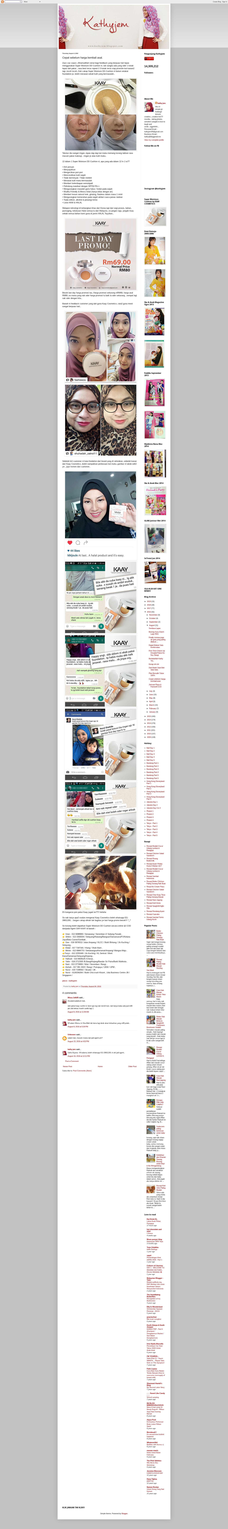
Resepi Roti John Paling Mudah (160, 1188)
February (153, 708)
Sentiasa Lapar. (155, 628)
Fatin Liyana (152, 1369)
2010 (149, 734)
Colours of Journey (155, 1266)
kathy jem (72, 1020)
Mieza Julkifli (73, 998)
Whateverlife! (152, 1442)
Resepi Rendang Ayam (155, 911)
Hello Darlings (152, 1249)
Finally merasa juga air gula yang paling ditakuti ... (157, 639)
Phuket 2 (150, 814)
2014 (149, 720)
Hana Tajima (152, 1479)
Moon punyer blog (154, 1239)
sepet (149, 1255)
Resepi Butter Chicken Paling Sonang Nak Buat (156, 882)
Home (100, 1066)
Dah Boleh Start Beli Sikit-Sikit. (156, 669)
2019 (149, 601)
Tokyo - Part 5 (152, 835)
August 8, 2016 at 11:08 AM (78, 1012)
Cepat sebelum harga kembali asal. (157, 680)
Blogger (124, 1513)
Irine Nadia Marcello (155, 1344)
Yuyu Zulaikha (152, 1247)
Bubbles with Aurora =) (155, 1445)
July (151, 691)
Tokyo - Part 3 (152, 829)
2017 (149, 608)
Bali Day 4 (150, 757)
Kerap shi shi (154, 664)
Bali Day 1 (150, 748)
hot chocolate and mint (154, 1230)
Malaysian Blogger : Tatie (155, 1279)
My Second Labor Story (155, 1387)
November (153, 615)
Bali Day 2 (150, 751)
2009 (149, 737)
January (152, 712)
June (151, 694)
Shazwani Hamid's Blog (154, 1384)
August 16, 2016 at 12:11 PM (79, 1056)
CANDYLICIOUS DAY (155, 1473)
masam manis (152, 1450)
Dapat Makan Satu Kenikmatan (156, 646)
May (151, 698)
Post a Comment (71, 1061)
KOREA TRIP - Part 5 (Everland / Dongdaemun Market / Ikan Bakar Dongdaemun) (155, 1333)
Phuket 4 (150, 820)
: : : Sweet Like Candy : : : (156, 1394)
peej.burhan (152, 1317)
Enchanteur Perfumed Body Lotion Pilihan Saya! (155, 1424)
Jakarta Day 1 (152, 802)
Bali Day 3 (150, 754)
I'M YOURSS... (153, 1356)
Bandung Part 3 (153, 769)
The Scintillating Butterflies (153, 1296)
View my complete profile (154, 140)
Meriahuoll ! (152, 1432)
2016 (149, 612)
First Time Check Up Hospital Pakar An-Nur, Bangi (157, 653)
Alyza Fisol (151, 1420)
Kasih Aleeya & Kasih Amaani (155, 1326)
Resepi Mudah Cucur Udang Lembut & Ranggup (155, 848)
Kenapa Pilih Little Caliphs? (160, 1102)
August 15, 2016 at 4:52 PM (78, 1041)
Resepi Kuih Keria (153, 903)
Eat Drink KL (152, 1219)
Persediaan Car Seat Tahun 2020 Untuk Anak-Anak (154, 1348)
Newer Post (67, 1066)
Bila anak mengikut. (154, 1319)
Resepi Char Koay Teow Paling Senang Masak (156, 896)
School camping (153, 1397)
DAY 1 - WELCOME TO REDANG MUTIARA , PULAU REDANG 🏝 (155, 1270)
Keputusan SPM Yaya (155, 1241)
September (153, 622)
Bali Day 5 (150, 760)
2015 (149, 716)
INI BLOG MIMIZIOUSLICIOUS (155, 1404)
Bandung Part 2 (153, 766)
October (152, 618)
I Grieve (150, 1233)
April (151, 701)
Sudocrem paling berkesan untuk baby (160, 1129)
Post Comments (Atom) (82, 1071)
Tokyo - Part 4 (152, 832)
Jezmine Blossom (154, 1471)
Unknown (72, 1035)
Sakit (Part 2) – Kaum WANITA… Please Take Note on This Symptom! (155, 1360)
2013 (149, 723)
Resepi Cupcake (153, 914)
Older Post (132, 1066)
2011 (149, 730)
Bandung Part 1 (153, 763)
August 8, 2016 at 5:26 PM (78, 1027)
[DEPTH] (150, 1481)
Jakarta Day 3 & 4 (154, 808)
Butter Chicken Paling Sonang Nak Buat (160, 935)
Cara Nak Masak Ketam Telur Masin (161, 993)
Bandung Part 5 (153, 775)
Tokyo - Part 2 (152, 826)
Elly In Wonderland (154, 1307)
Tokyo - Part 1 (152, 823)
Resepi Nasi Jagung (154, 900)
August (152, 625)
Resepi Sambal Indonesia (152, 877)
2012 (149, 727)
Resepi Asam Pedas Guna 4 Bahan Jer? (154, 865)
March (152, 705)
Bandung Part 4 (153, 772)
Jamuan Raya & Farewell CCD (155, 686)
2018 (149, 605)
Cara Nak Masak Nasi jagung (161, 1078)
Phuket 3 (150, 817)
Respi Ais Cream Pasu (155, 887)
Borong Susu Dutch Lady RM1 (156, 633)
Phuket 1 (150, 811)
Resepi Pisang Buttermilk (152, 860)
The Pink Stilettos (154, 1461)
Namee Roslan (153, 1487)
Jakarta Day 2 (152, 805)
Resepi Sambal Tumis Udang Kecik (155, 918)
